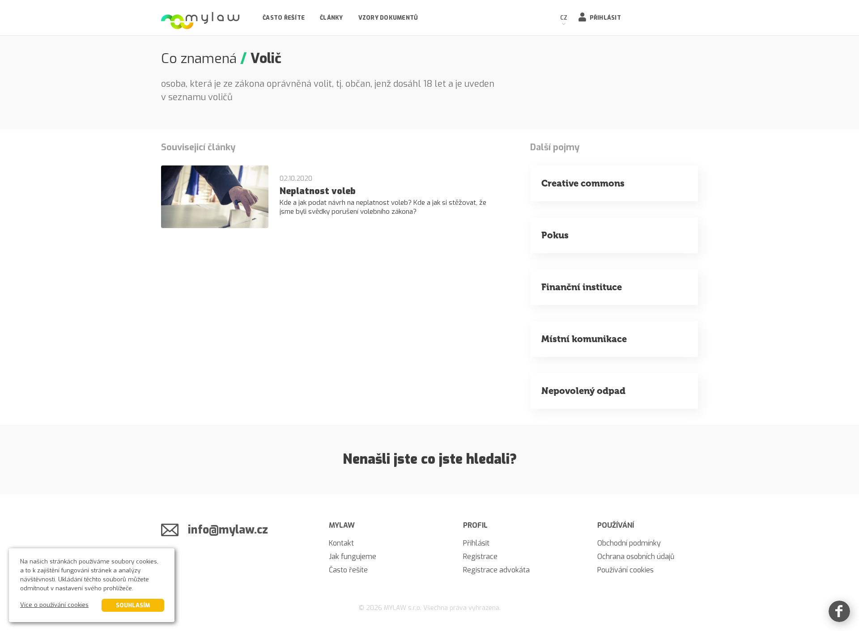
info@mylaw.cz (228, 529)
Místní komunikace (584, 339)
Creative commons (583, 183)
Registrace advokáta (496, 570)
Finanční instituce (581, 287)
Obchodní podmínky (629, 543)
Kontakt (341, 543)
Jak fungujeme (352, 556)
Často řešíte (284, 17)
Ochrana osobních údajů (635, 556)
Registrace (480, 556)
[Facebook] (839, 611)
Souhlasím (133, 605)
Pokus (555, 235)
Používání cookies (625, 570)
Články (331, 17)
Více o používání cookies (54, 605)
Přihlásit (605, 17)
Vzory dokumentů (388, 17)
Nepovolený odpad (583, 390)
